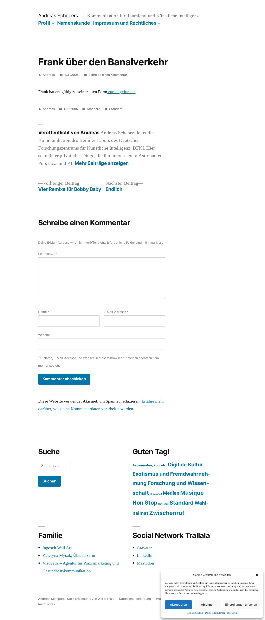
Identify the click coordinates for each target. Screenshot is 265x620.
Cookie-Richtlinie (195, 612)
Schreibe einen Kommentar (107, 75)
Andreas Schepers (58, 15)
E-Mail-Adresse (116, 312)
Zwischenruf (166, 512)
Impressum (232, 612)
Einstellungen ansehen (241, 604)
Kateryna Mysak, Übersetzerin (68, 555)
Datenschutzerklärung (215, 612)
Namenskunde (73, 23)
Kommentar (47, 253)
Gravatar (144, 548)
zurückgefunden (121, 91)
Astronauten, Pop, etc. (149, 465)
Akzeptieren (178, 604)
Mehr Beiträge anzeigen (102, 163)
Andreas (49, 75)
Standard (93, 109)
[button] (257, 575)
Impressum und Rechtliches (124, 23)
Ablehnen (207, 604)
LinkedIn (144, 555)
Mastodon (145, 563)
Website (44, 335)
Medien (171, 493)
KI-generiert (156, 494)
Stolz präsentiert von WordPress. (91, 599)
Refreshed (163, 504)
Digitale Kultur (185, 465)
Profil (44, 23)
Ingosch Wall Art (57, 548)
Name (43, 312)
